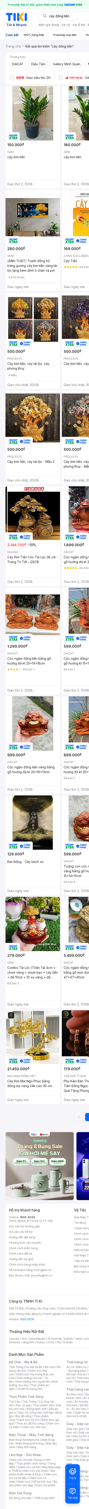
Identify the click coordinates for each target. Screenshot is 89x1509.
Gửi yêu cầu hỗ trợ (20, 1231)
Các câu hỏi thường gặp (24, 1226)
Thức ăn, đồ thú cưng (30, 1423)
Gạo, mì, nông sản (30, 1412)
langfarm (29, 1342)
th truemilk (55, 1338)
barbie (68, 1338)
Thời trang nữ (77, 1362)
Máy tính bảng (27, 1447)
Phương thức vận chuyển (25, 1242)
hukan (41, 1342)
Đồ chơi (50, 1367)
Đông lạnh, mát (37, 1409)
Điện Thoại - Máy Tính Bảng (31, 1435)
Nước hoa (24, 1481)
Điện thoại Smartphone (24, 1439)
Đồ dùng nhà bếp (20, 1498)
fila (59, 1342)
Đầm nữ (81, 1367)
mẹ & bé (79, 25)
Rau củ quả (23, 1405)
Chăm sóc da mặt (20, 1459)
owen (79, 1338)
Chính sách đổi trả (20, 1253)
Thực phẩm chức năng (31, 1463)
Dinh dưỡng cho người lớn (33, 1381)
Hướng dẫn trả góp (21, 1259)
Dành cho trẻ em (28, 1419)
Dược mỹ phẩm (45, 1485)
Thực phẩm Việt (43, 1405)
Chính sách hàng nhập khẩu (27, 1264)
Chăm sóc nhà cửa (33, 1427)
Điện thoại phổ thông (30, 1443)
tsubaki (68, 1342)
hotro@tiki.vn (43, 1270)
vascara (14, 1338)
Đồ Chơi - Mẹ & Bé (23, 1362)
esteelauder (37, 1338)
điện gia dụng (48, 25)
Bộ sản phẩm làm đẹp (33, 1483)
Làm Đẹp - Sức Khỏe (25, 1455)
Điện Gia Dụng (20, 1493)
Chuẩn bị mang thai (29, 1389)
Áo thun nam (74, 1394)
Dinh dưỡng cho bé (29, 1378)
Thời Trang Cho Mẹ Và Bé (25, 1367)
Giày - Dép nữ (77, 1424)
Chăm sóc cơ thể (29, 1467)
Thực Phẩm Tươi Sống (26, 1397)
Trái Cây (14, 1401)
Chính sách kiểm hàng (23, 1248)
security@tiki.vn (41, 1275)
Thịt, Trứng (29, 1401)
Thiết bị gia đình (44, 1498)
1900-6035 (27, 1217)
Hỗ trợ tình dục (41, 1481)
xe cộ (66, 25)
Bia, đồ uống (23, 1416)
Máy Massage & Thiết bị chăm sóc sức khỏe (35, 1468)
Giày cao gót (74, 1429)
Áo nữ (70, 1367)
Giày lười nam (75, 1452)
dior (24, 1338)
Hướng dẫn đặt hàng (22, 1237)
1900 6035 (27, 1319)
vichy (50, 1342)
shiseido (15, 1342)
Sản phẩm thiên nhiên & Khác (32, 1472)
